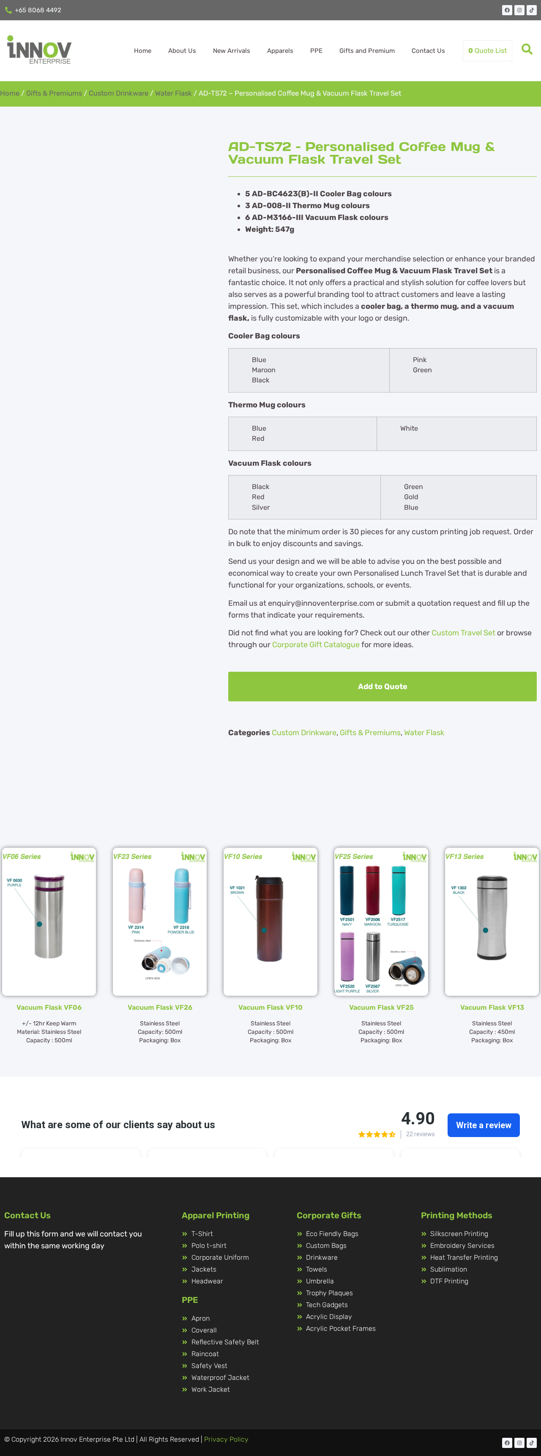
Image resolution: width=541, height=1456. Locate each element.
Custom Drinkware (118, 93)
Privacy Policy (226, 1439)
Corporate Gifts (329, 1215)
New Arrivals (231, 51)
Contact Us (428, 51)
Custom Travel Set (463, 632)
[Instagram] (519, 10)
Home (142, 51)
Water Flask (173, 93)
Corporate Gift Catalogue (316, 644)
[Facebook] (507, 10)
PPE (316, 51)
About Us (182, 51)
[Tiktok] (532, 10)
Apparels (280, 51)
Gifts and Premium (367, 51)
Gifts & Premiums (54, 93)
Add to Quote (382, 686)
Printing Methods (456, 1215)
